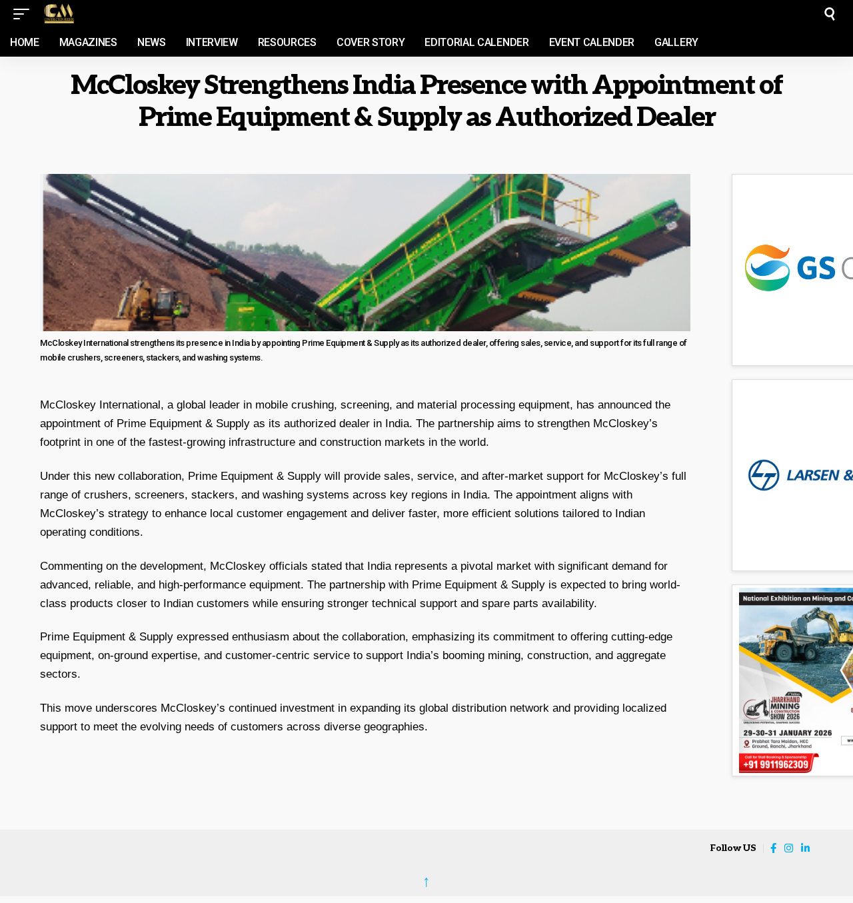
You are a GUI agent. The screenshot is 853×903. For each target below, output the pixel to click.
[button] (24, 14)
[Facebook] (773, 848)
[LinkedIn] (805, 848)
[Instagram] (788, 848)
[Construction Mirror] (102, 14)
